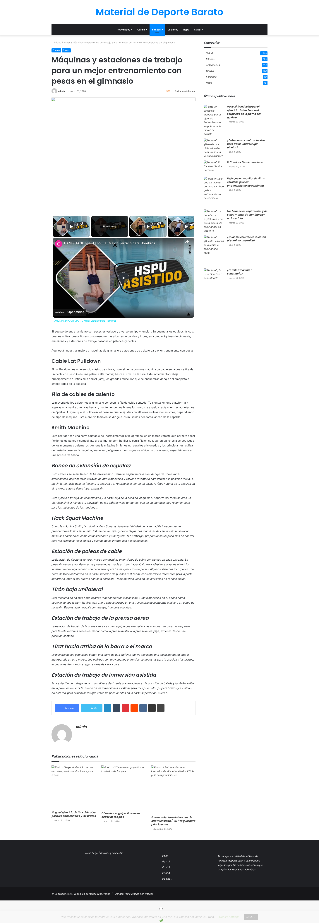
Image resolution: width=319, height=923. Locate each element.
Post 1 (165, 855)
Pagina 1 (167, 878)
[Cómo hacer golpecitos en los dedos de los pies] (123, 787)
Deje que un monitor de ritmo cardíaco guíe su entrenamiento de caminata (246, 182)
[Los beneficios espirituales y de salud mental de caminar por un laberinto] (214, 221)
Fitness (156, 29)
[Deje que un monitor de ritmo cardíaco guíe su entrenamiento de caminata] (214, 192)
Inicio (56, 42)
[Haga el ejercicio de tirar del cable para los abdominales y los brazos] (74, 787)
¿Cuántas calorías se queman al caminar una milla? (246, 239)
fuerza (66, 50)
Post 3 (166, 867)
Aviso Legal (91, 853)
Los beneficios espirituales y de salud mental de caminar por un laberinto (247, 214)
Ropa (186, 29)
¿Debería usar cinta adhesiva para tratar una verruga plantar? (246, 143)
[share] (187, 241)
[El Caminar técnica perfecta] (214, 167)
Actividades (123, 29)
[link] (58, 244)
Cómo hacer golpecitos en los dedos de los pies (120, 815)
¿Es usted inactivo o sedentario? (239, 272)
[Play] (148, 226)
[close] (161, 908)
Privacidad (117, 853)
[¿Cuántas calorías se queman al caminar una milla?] (214, 250)
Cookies (104, 853)
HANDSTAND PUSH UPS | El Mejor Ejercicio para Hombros (109, 243)
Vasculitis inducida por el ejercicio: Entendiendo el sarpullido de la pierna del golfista (243, 112)
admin (61, 91)
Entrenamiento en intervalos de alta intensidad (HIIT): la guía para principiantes (173, 820)
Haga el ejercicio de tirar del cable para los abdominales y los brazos (74, 814)
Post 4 (166, 872)
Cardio (141, 29)
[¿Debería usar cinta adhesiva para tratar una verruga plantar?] (214, 148)
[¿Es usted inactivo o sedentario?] (214, 283)
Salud (197, 29)
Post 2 (166, 861)
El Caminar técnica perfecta (245, 162)
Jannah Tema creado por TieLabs (134, 893)
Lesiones (173, 29)
